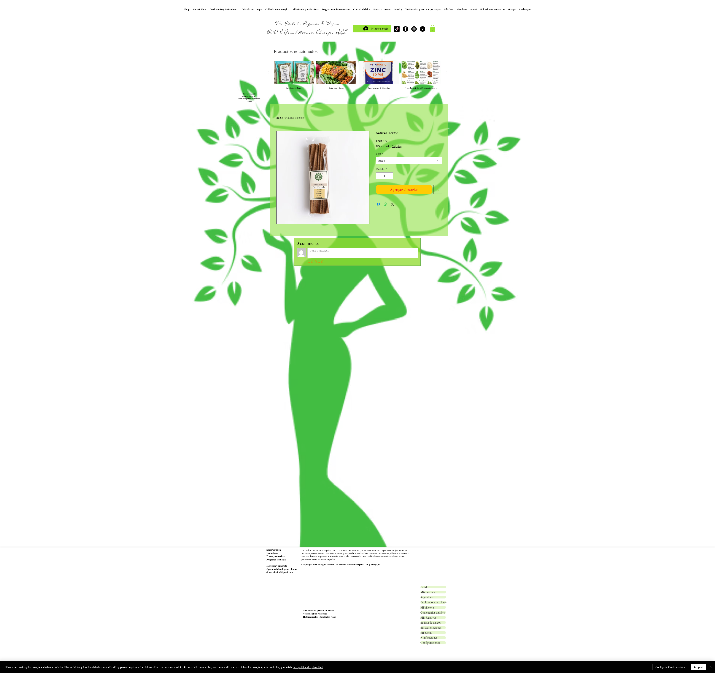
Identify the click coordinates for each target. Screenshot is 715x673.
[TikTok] (397, 29)
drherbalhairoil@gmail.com (279, 292)
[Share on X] (392, 204)
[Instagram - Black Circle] (414, 29)
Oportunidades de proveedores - (281, 289)
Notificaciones (428, 357)
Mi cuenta (426, 352)
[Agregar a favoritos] (437, 189)
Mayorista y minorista (276, 285)
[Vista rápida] (294, 72)
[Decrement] (378, 176)
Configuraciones (430, 362)
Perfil (423, 307)
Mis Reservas (428, 337)
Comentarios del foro (432, 332)
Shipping (397, 146)
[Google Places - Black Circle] (422, 29)
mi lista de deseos (430, 342)
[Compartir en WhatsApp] (385, 204)
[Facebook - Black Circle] (405, 29)
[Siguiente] (446, 72)
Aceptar (698, 667)
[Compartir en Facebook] (378, 204)
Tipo (379, 153)
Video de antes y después (315, 333)
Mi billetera (427, 327)
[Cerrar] (710, 667)
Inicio (279, 117)
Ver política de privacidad (308, 667)
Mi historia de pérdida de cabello (318, 330)
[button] (433, 28)
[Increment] (390, 176)
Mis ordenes (427, 312)
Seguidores (426, 317)
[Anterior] (268, 72)
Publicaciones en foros (433, 322)
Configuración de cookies (670, 667)
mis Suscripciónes (430, 347)
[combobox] (409, 160)
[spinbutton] (384, 176)
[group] (357, 75)
